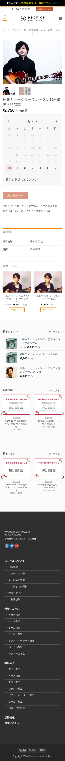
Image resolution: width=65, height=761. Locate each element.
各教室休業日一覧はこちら (36, 3)
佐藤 (28, 211)
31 (9, 168)
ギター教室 (46, 30)
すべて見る (54, 332)
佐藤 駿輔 (35, 249)
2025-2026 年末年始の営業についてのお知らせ (16, 424)
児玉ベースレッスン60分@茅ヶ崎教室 (48, 297)
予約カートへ (15, 195)
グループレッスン (16, 211)
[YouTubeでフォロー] (16, 545)
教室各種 (33, 30)
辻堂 (40, 241)
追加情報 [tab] (7, 231)
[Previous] (8, 62)
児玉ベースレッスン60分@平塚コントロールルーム (17, 299)
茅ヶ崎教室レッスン (41, 211)
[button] (5, 18)
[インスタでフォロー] (7, 545)
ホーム (6, 30)
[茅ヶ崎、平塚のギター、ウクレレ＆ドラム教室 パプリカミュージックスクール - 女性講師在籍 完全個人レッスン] (32, 18)
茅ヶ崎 (33, 241)
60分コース (20, 205)
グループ (42, 205)
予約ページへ (16, 310)
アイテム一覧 (19, 30)
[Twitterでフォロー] (12, 545)
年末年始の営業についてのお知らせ (49, 422)
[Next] (56, 62)
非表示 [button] (55, 3)
